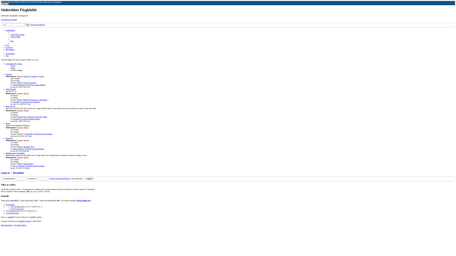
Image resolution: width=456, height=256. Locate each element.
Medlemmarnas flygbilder (15, 153)
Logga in (5, 172)
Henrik (19, 76)
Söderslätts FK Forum (14, 64)
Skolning (9, 138)
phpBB (10, 217)
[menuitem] (17, 35)
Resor (8, 123)
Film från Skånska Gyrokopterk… (36, 100)
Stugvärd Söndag (29, 83)
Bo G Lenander (18, 166)
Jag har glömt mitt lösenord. (59, 179)
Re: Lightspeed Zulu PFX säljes (35, 117)
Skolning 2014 (28, 147)
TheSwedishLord (83, 201)
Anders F (26, 76)
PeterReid (16, 119)
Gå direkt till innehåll (9, 20)
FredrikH (16, 102)
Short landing (28, 164)
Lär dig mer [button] (57, 2)
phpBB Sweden (24, 221)
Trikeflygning (11, 89)
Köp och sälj (10, 106)
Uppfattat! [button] (5, 4)
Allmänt (9, 74)
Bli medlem (18, 172)
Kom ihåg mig (77, 179)
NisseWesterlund (19, 85)
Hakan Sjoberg (18, 149)
